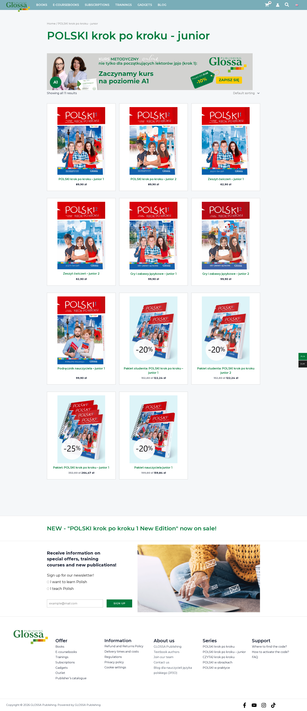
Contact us (161, 662)
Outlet (60, 673)
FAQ (255, 657)
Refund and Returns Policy (123, 646)
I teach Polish (61, 588)
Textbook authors (166, 652)
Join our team (163, 657)
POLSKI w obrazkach (217, 662)
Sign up (119, 603)
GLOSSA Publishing (168, 646)
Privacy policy (114, 662)
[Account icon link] (277, 5)
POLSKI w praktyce (216, 667)
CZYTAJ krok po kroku (219, 657)
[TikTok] (273, 705)
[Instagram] (263, 705)
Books (59, 646)
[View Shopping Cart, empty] (267, 5)
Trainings (61, 657)
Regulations (113, 657)
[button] (287, 5)
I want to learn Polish (68, 582)
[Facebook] (244, 705)
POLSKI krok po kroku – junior (224, 652)
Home (51, 23)
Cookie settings (115, 667)
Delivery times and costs (121, 651)
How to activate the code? (270, 652)
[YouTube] (254, 705)
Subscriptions (65, 662)
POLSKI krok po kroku (219, 646)
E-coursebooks (66, 652)
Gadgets (61, 667)
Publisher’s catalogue (71, 678)
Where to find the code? (269, 646)
